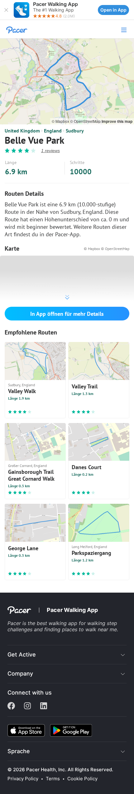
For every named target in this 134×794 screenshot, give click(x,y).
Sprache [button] (18, 751)
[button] (6, 10)
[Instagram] (27, 706)
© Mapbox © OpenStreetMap (106, 248)
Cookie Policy (82, 779)
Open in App (113, 9)
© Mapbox (61, 121)
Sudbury (75, 131)
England (53, 131)
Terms (53, 779)
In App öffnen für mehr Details (67, 313)
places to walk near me (89, 629)
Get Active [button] (21, 654)
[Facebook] (11, 706)
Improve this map (117, 121)
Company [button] (20, 673)
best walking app (58, 623)
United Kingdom (22, 131)
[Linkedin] (43, 706)
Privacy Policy (22, 779)
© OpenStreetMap (86, 121)
